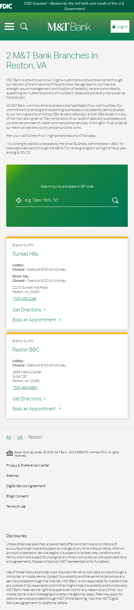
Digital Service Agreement (25, 485)
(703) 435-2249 (24, 298)
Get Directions (29, 309)
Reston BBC (26, 349)
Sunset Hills (25, 253)
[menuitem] (24, 26)
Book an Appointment (34, 320)
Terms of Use (16, 506)
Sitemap (12, 475)
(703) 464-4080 (24, 387)
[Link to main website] (69, 26)
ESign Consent (17, 496)
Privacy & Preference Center (27, 465)
